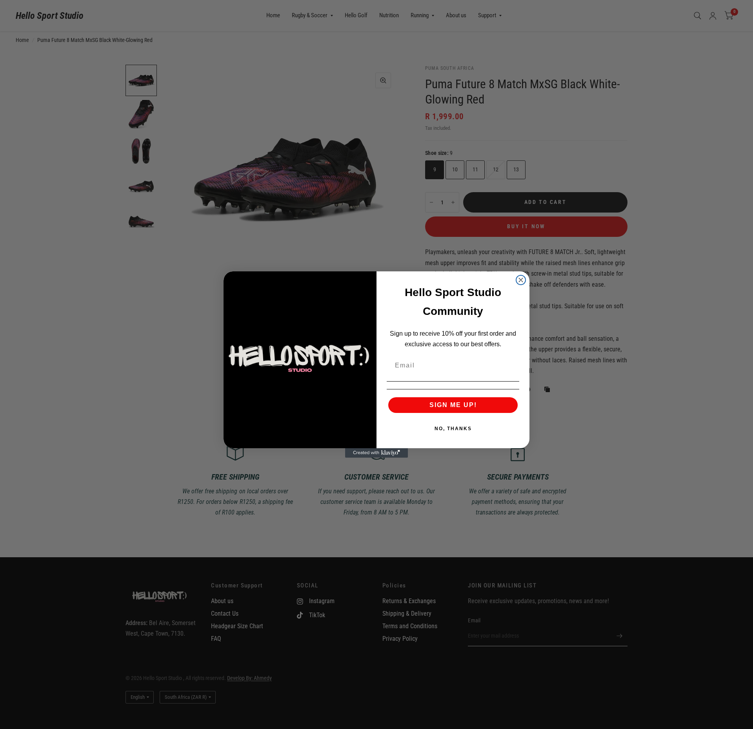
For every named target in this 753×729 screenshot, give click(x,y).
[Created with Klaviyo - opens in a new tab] (376, 453)
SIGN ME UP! (453, 405)
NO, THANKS (453, 428)
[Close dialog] (521, 280)
